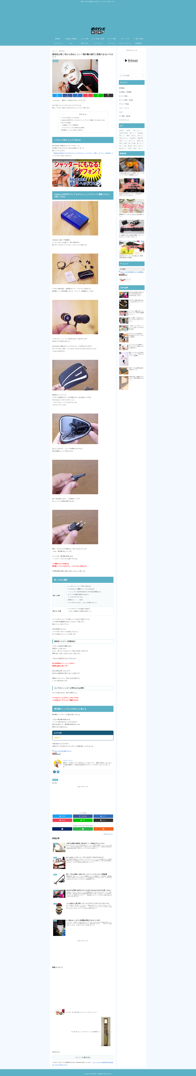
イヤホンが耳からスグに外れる (70, 117)
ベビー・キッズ (124, 108)
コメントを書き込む (83, 1057)
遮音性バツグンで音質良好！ (71, 125)
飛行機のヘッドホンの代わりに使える (72, 130)
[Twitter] (58, 771)
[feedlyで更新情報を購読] (83, 829)
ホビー (121, 112)
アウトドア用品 (124, 104)
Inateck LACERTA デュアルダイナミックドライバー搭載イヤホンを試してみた (83, 120)
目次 (80, 114)
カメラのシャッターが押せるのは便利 (73, 127)
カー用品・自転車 (124, 116)
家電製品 (56, 779)
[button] (143, 75)
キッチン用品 (123, 96)
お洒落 (55, 782)
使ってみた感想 (66, 122)
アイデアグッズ (124, 120)
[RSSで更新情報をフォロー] (103, 829)
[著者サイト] (62, 829)
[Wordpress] (54, 771)
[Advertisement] (98, 14)
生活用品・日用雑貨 (125, 92)
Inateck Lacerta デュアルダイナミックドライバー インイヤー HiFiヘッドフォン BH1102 (82, 153)
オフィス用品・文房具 (126, 100)
